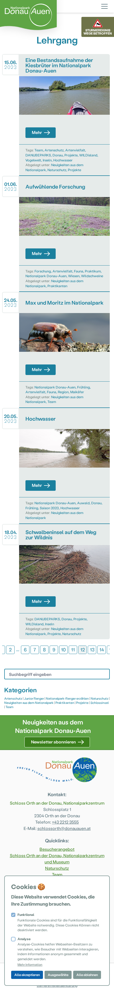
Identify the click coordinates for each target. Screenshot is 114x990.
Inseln (47, 160)
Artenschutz (54, 150)
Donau (57, 155)
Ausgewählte (58, 975)
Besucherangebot (57, 849)
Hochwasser (63, 160)
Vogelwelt (33, 160)
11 (73, 649)
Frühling (83, 387)
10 (63, 649)
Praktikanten (57, 286)
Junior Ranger (34, 698)
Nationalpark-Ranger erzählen (67, 698)
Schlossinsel (99, 702)
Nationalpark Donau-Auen (46, 276)
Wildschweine (92, 276)
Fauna (78, 271)
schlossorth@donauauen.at (64, 828)
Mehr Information (29, 964)
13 (92, 649)
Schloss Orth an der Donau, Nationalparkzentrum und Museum (57, 858)
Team (38, 150)
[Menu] (104, 5)
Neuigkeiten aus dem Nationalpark (29, 702)
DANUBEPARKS (38, 155)
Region (63, 392)
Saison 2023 (49, 508)
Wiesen (74, 276)
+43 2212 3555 (65, 821)
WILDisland (88, 155)
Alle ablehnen (87, 975)
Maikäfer (77, 392)
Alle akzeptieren (27, 975)
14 (101, 649)
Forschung (42, 271)
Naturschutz (56, 170)
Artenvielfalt (75, 150)
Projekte (71, 155)
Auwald (83, 503)
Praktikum (93, 271)
